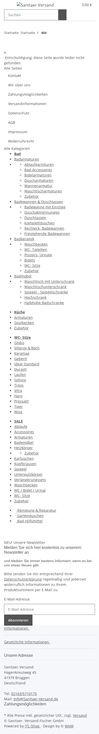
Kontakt (14, 75)
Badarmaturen (26, 159)
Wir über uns (19, 85)
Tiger (18, 406)
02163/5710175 (24, 693)
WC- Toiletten (35, 249)
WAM (69, 726)
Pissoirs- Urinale (38, 254)
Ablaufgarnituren (39, 164)
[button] (69, 4)
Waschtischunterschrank (45, 286)
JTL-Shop (33, 726)
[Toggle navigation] (10, 6)
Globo (19, 342)
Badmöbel (22, 276)
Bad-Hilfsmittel (29, 521)
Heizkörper (23, 447)
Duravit (20, 369)
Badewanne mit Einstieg (44, 207)
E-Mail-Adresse (17, 599)
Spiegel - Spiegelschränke (46, 292)
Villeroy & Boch (27, 348)
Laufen (20, 374)
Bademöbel (24, 442)
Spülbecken (24, 322)
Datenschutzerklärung (23, 579)
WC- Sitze (32, 265)
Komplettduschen (39, 223)
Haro (18, 395)
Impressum (17, 131)
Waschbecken (36, 244)
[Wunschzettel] (75, 4)
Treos (19, 385)
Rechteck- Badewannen (44, 228)
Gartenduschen (30, 515)
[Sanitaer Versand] (35, 5)
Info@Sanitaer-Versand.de (35, 699)
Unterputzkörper (28, 474)
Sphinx (20, 380)
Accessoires (24, 431)
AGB (11, 122)
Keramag (21, 353)
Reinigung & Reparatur (36, 510)
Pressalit (21, 401)
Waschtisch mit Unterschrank (49, 281)
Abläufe (20, 426)
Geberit (20, 358)
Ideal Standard (26, 364)
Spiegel (20, 469)
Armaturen (23, 317)
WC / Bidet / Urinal (30, 490)
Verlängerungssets (30, 479)
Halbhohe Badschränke (44, 302)
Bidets (29, 260)
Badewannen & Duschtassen (38, 201)
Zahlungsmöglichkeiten (28, 94)
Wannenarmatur (38, 185)
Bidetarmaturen (38, 175)
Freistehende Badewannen (47, 233)
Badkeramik (24, 238)
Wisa (18, 411)
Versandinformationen (27, 103)
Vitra (18, 390)
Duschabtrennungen (42, 212)
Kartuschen (24, 458)
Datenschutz (18, 113)
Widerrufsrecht (21, 141)
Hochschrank (35, 297)
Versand (80, 715)
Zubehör (31, 196)
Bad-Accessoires (38, 169)
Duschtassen (35, 217)
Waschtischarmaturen (43, 191)
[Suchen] (62, 14)
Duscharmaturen (38, 180)
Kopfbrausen (25, 463)
